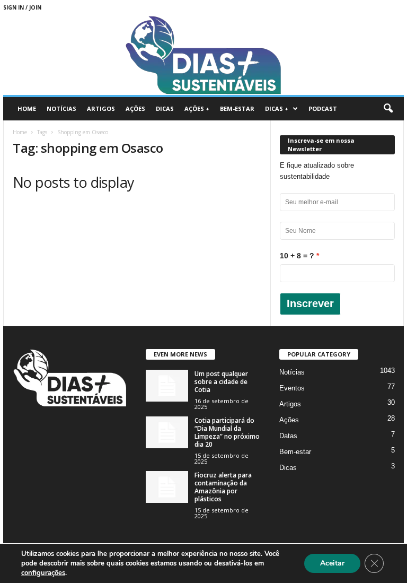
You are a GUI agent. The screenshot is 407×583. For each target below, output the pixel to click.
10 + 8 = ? (297, 255)
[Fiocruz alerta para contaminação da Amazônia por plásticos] (167, 487)
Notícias (61, 108)
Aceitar (332, 563)
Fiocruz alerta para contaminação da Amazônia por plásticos (223, 487)
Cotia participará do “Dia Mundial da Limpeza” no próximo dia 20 (227, 432)
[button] (388, 108)
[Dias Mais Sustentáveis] (203, 55)
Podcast (322, 108)
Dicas (165, 108)
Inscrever (310, 303)
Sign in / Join (22, 7)
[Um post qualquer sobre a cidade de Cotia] (167, 386)
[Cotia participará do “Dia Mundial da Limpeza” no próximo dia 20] (167, 432)
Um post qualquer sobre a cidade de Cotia (221, 381)
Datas (288, 436)
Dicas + (276, 108)
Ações (135, 108)
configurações (43, 573)
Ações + (196, 108)
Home (26, 108)
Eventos (292, 388)
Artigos (101, 108)
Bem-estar (237, 108)
